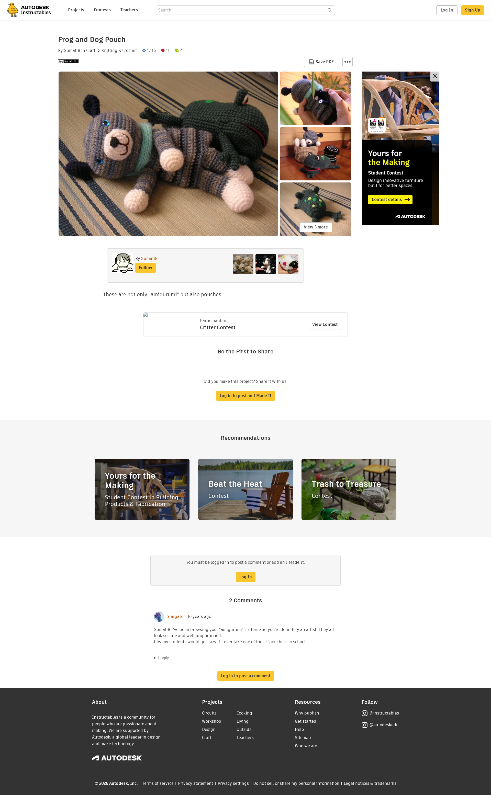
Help (299, 729)
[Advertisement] (400, 148)
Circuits (209, 713)
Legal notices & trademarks (370, 783)
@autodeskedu (384, 725)
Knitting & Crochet (119, 50)
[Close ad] (434, 77)
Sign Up (472, 10)
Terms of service (158, 783)
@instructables (384, 713)
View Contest (325, 324)
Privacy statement (195, 783)
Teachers (129, 10)
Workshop (211, 721)
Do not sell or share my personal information (296, 783)
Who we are (306, 746)
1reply (163, 657)
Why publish (307, 713)
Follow (145, 268)
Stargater (176, 616)
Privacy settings (233, 783)
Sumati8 (72, 50)
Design (209, 729)
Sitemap (303, 738)
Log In (447, 10)
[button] (347, 62)
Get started (305, 721)
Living (243, 721)
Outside (244, 729)
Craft (90, 50)
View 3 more (316, 227)
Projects (76, 10)
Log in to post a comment (245, 676)
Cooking (244, 713)
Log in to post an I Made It (245, 396)
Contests (102, 10)
